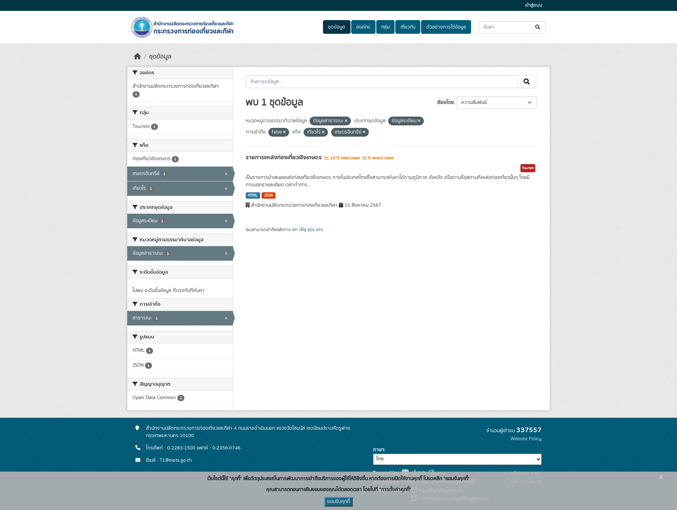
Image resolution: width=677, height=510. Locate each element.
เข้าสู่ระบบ (533, 5)
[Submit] (538, 27)
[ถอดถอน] (346, 121)
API (295, 229)
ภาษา (378, 449)
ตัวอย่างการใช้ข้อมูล (446, 27)
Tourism (528, 168)
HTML (253, 195)
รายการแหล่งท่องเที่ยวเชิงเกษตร (284, 157)
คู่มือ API (314, 229)
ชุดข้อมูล (336, 27)
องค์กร (363, 27)
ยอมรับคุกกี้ (338, 501)
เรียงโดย (445, 102)
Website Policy (526, 438)
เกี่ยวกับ (408, 27)
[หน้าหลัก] (137, 56)
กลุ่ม (385, 27)
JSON (268, 195)
